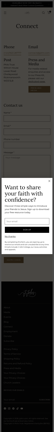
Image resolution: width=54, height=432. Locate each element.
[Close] (49, 181)
